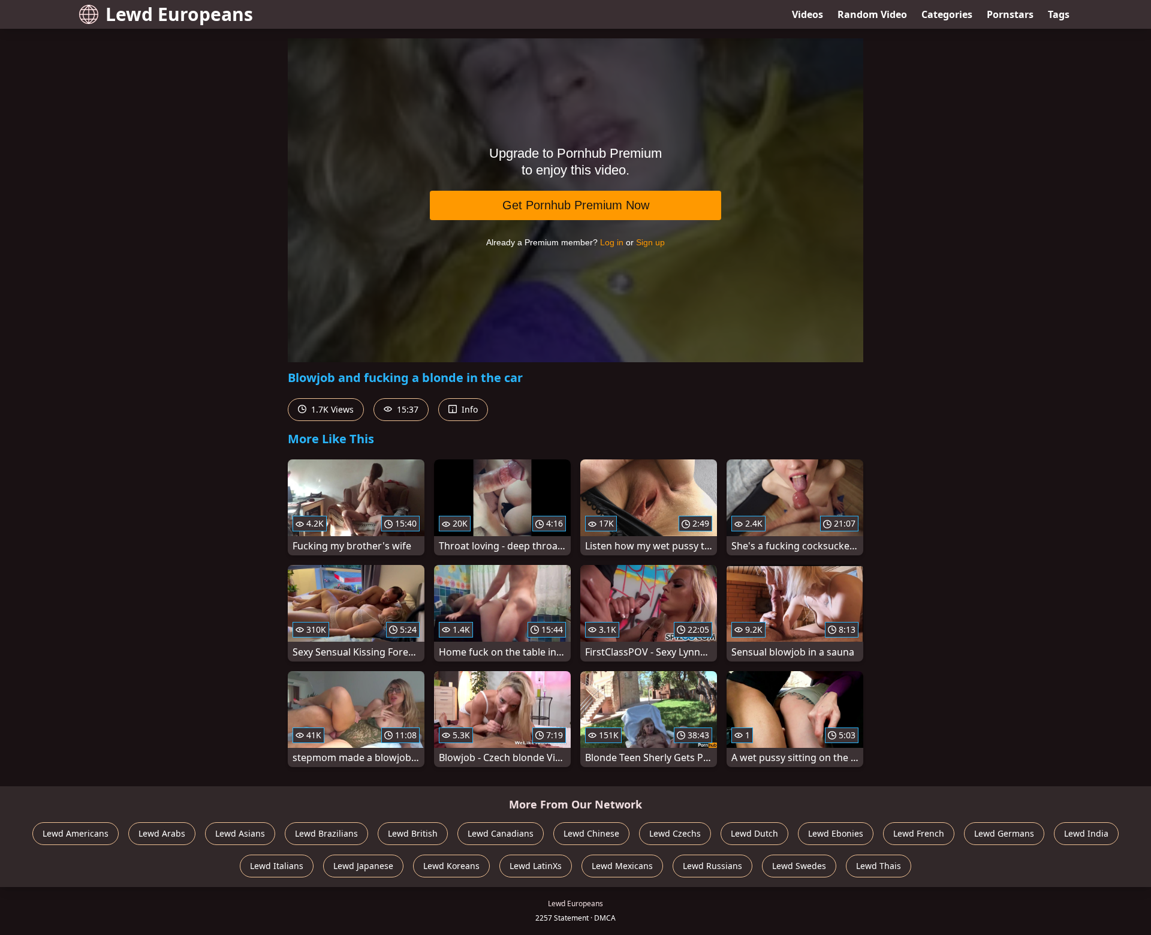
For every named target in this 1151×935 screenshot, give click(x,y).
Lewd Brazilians (326, 833)
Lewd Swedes (799, 865)
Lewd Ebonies (835, 833)
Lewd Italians (276, 865)
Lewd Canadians (501, 833)
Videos (807, 14)
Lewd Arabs (161, 833)
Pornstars (1010, 14)
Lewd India (1086, 833)
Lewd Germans (1004, 833)
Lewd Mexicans (622, 865)
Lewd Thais (878, 865)
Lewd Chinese (591, 833)
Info (468, 409)
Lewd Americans (76, 833)
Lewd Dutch (754, 833)
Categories (946, 14)
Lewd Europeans (179, 14)
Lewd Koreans (451, 865)
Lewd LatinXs (536, 865)
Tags (1058, 14)
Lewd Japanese (363, 865)
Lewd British (413, 833)
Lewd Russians (712, 865)
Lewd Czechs (675, 833)
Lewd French (918, 833)
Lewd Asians (240, 833)
